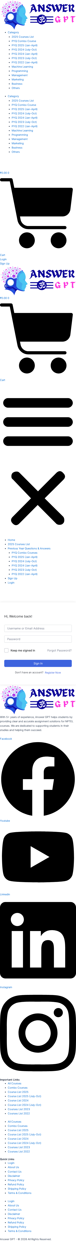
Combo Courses (18, 1087)
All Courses (14, 1083)
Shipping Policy (17, 1188)
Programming (20, 71)
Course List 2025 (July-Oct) (24, 1096)
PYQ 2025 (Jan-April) (24, 45)
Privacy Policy (16, 1180)
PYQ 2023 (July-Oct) (24, 58)
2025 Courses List (23, 36)
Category (13, 32)
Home (11, 540)
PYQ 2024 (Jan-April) (24, 53)
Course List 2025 (18, 1092)
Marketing (18, 79)
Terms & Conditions (19, 1193)
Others (16, 88)
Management (20, 75)
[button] (38, 460)
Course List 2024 (18, 1100)
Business (17, 83)
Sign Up (12, 578)
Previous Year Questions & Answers (29, 548)
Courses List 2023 (19, 1109)
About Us (13, 1167)
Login (11, 582)
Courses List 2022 (19, 1113)
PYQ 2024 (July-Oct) (24, 49)
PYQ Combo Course (24, 41)
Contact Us (15, 1171)
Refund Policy (16, 1184)
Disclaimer (14, 1176)
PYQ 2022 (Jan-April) (24, 62)
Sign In (38, 663)
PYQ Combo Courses (24, 552)
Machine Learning (22, 66)
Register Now (53, 672)
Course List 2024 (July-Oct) (24, 1105)
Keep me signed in (23, 650)
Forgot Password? (59, 650)
